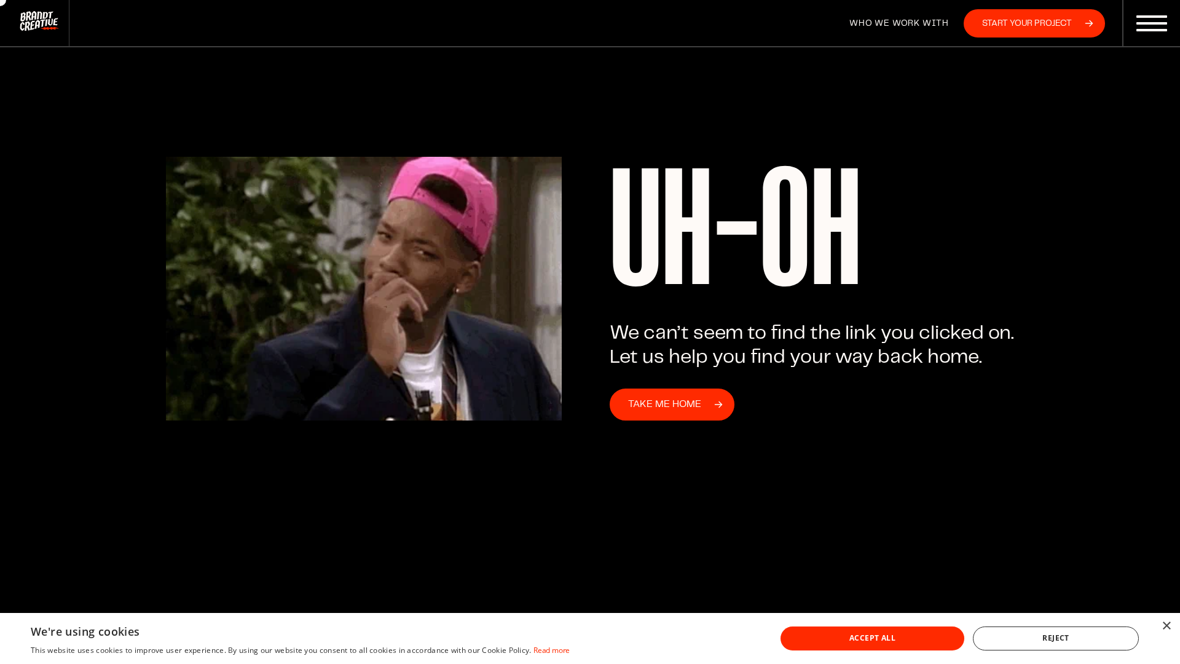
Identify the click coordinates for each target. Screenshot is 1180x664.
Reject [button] (1055, 638)
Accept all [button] (872, 638)
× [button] (1166, 626)
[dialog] (590, 638)
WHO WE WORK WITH (899, 23)
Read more (551, 650)
